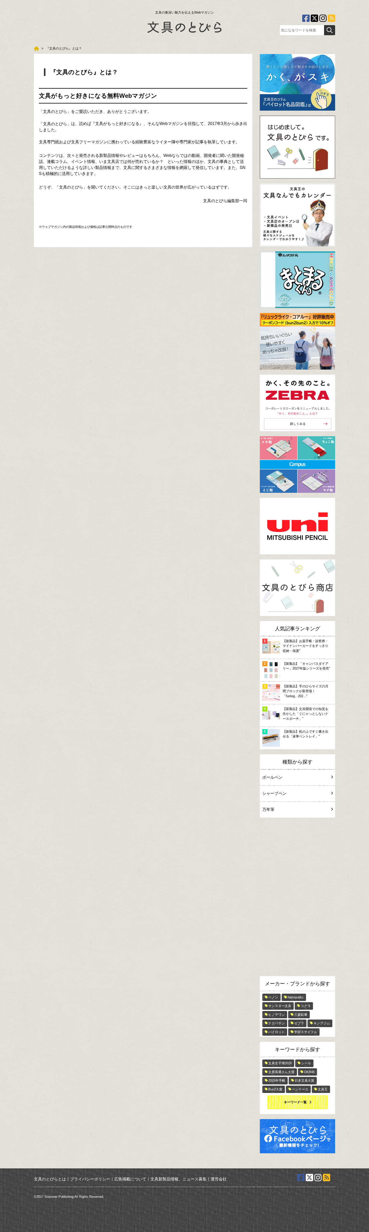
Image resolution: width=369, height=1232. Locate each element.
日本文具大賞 (304, 1080)
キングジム (322, 1023)
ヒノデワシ (276, 1015)
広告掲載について (130, 1179)
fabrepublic (295, 997)
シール (306, 1063)
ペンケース (300, 1089)
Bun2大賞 (275, 1089)
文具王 (323, 1089)
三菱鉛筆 (300, 1015)
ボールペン (272, 777)
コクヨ (306, 1006)
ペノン (273, 997)
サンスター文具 (279, 1006)
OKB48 (309, 1072)
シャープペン (274, 793)
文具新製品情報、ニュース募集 (178, 1179)
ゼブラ (299, 1023)
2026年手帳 (276, 1080)
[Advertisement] (297, 898)
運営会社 (219, 1179)
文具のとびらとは (50, 1179)
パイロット (276, 1032)
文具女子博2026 (280, 1063)
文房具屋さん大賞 (281, 1072)
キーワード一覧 (295, 1102)
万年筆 (268, 809)
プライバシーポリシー (90, 1179)
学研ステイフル (305, 1032)
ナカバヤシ (276, 1023)
